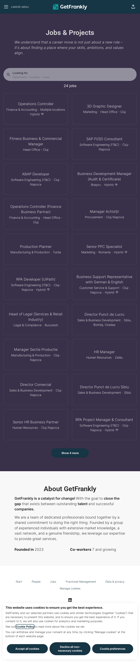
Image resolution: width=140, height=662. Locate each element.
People (36, 581)
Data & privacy (115, 581)
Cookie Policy (25, 626)
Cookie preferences (112, 648)
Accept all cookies (27, 648)
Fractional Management (81, 581)
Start (19, 581)
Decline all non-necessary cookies (70, 648)
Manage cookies (70, 588)
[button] (133, 7)
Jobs (53, 581)
